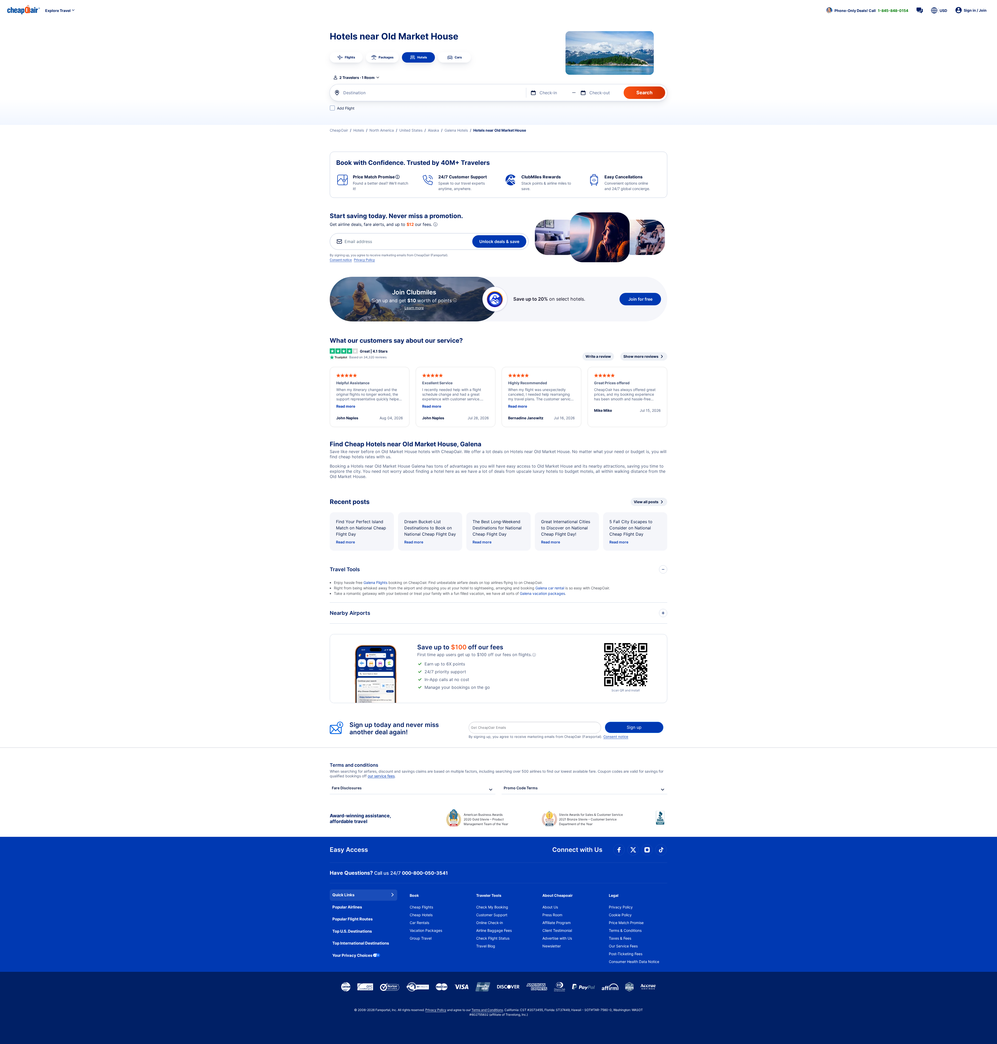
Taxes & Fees (620, 938)
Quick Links (343, 894)
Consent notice (341, 260)
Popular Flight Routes (352, 919)
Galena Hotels (456, 130)
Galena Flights (375, 582)
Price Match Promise (626, 922)
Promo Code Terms (521, 788)
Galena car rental (549, 588)
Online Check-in (489, 922)
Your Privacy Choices (352, 955)
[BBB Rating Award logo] (661, 822)
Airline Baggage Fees (494, 930)
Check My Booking (492, 907)
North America (381, 130)
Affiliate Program (556, 922)
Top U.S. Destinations (352, 931)
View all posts (646, 502)
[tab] (346, 57)
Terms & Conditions (625, 930)
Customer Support (491, 915)
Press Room (552, 915)
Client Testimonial (557, 930)
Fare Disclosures (347, 788)
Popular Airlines (347, 907)
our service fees (381, 776)
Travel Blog (485, 946)
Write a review (598, 356)
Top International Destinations (360, 943)
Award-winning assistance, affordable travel (360, 818)
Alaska (433, 130)
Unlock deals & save (499, 241)
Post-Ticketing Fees (625, 954)
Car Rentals (419, 922)
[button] (867, 10)
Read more (345, 542)
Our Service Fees (623, 946)
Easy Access (349, 849)
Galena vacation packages (542, 593)
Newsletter (551, 946)
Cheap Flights (421, 907)
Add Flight (345, 108)
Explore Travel (58, 10)
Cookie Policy (620, 915)
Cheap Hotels (421, 915)
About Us (550, 907)
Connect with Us (577, 849)
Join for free (640, 299)
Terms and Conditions (487, 1010)
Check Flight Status (492, 938)
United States (410, 130)
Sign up (634, 727)
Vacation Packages (426, 930)
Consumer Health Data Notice (634, 961)
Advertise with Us (557, 938)
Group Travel (421, 938)
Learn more (414, 308)
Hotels (358, 130)
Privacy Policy (364, 260)
